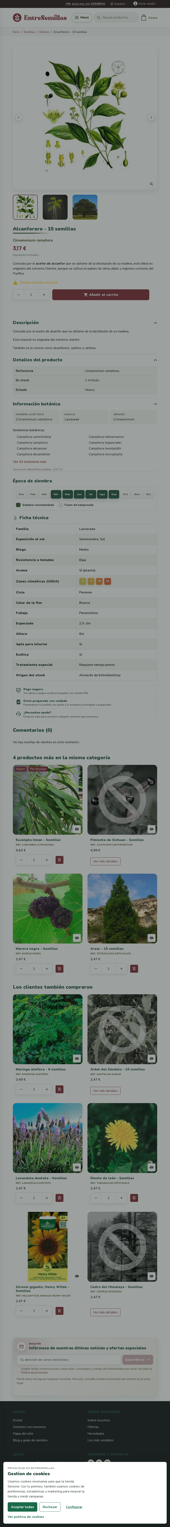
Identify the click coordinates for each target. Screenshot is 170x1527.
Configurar (74, 1507)
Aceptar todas (22, 1507)
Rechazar (50, 1507)
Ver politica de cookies (26, 1517)
